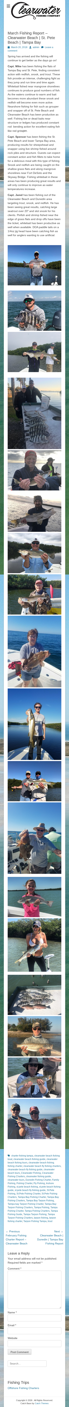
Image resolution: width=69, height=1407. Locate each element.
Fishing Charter (24, 1183)
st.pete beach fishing (27, 1186)
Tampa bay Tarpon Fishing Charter (26, 1204)
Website (12, 1338)
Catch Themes (42, 1403)
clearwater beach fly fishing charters (42, 1166)
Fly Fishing (39, 1183)
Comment (14, 1268)
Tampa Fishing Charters (37, 1211)
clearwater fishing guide (38, 1176)
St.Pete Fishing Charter (28, 1193)
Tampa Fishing (41, 1207)
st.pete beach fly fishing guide (30, 1190)
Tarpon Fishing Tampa (35, 1221)
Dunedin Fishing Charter (38, 1180)
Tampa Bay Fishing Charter (32, 1197)
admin (36, 47)
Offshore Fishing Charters (23, 1388)
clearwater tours (16, 1180)
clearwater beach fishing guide (29, 1159)
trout (50, 1221)
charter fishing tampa (22, 1155)
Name (12, 1312)
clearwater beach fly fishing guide (25, 1169)
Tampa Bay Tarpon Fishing (40, 1200)
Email (12, 1325)
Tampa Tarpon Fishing (35, 1214)
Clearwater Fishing (31, 1173)
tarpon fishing (41, 1217)
